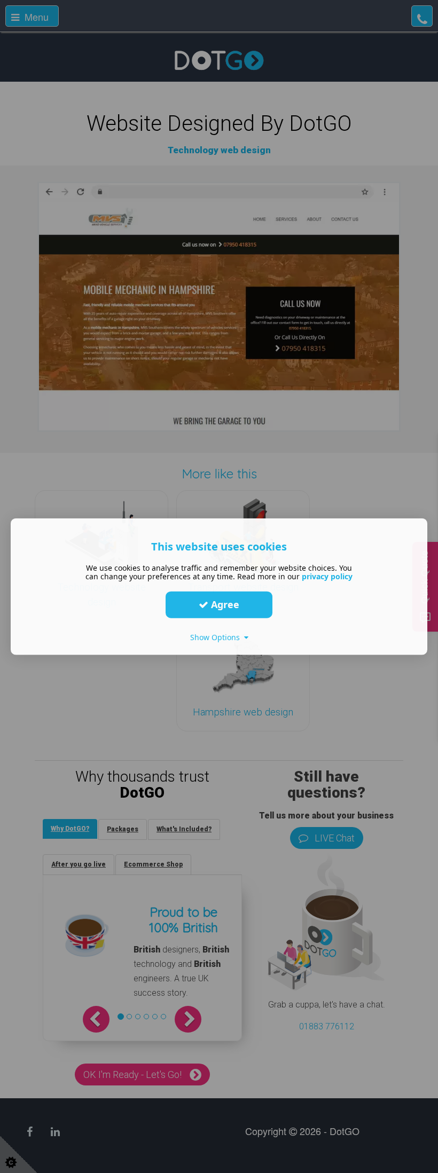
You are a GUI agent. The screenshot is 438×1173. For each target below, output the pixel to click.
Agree (223, 604)
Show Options (217, 637)
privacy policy (327, 576)
